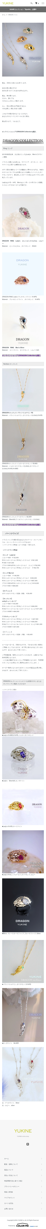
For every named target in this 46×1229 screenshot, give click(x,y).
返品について (8, 1170)
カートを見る (8, 1203)
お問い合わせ (8, 1209)
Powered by (11, 1226)
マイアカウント (9, 1197)
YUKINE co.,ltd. (22, 1220)
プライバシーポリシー (11, 1186)
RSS (5, 1192)
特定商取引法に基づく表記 (13, 1181)
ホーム (3, 15)
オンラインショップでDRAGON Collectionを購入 (19, 131)
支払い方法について (11, 1175)
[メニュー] (43, 3)
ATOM (11, 1192)
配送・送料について (11, 1164)
